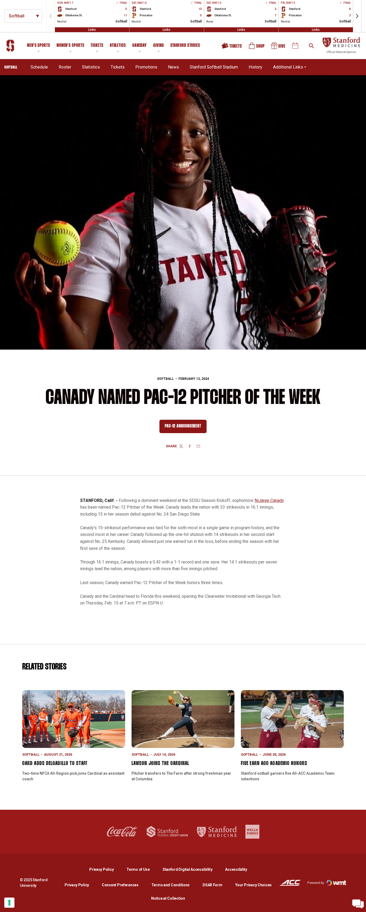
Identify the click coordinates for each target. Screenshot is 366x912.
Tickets (97, 45)
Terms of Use (138, 869)
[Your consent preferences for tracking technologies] (9, 903)
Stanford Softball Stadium (214, 67)
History (255, 67)
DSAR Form (212, 885)
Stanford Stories (185, 46)
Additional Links (288, 67)
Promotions (146, 67)
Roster (65, 67)
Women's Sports (70, 45)
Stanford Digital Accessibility (192, 869)
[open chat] (358, 904)
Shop (257, 47)
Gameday (139, 45)
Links (92, 30)
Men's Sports (38, 45)
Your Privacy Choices (253, 885)
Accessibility (236, 869)
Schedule (39, 67)
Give (278, 47)
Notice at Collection (168, 898)
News (173, 67)
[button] (357, 16)
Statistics (91, 67)
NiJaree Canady (269, 500)
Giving (158, 45)
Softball (165, 379)
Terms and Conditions (170, 885)
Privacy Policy (105, 869)
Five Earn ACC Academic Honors (274, 763)
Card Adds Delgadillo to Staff (54, 763)
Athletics (118, 45)
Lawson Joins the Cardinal (160, 763)
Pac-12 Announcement (186, 427)
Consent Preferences (120, 885)
